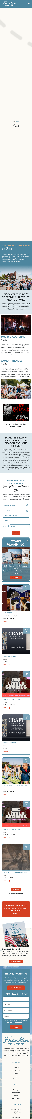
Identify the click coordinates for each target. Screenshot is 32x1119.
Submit (15, 913)
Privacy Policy (10, 1022)
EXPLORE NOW (16, 577)
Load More (16, 889)
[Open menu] (26, 4)
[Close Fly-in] (28, 541)
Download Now (16, 961)
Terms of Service (18, 1022)
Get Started (16, 988)
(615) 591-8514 (16, 1117)
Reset (16, 533)
